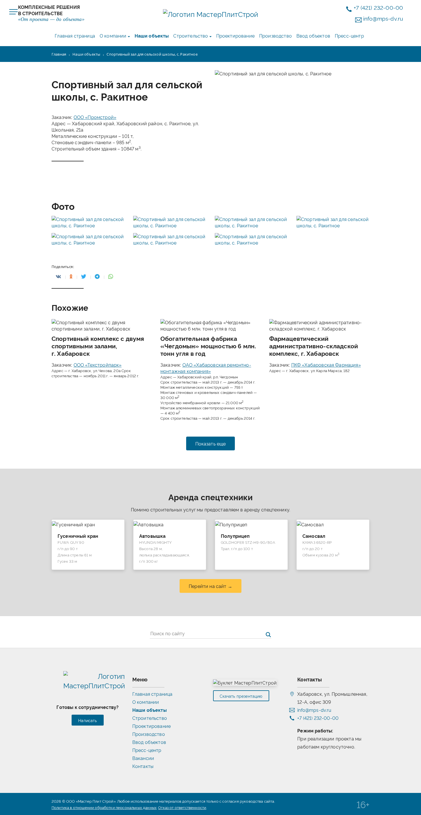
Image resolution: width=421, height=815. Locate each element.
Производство (275, 35)
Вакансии (143, 758)
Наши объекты (152, 35)
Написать (87, 720)
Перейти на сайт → (210, 586)
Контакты (143, 766)
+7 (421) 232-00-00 (378, 7)
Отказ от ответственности (182, 807)
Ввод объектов (313, 35)
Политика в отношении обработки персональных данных (104, 807)
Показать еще (210, 443)
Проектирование (235, 35)
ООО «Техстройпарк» (98, 364)
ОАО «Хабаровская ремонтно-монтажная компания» (205, 367)
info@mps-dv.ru (383, 18)
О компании (113, 35)
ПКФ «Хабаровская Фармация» (326, 364)
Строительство (190, 35)
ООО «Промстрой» (95, 117)
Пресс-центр (349, 35)
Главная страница (75, 35)
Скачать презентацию (241, 696)
